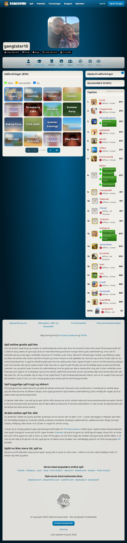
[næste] (50, 150)
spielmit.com (67, 480)
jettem (102, 165)
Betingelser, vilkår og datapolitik (48, 324)
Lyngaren (104, 219)
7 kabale (21, 470)
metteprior (104, 228)
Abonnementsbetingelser (109, 323)
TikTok (84, 335)
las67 (101, 264)
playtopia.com (34, 480)
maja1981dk (105, 300)
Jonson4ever (106, 244)
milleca (102, 148)
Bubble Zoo (80, 470)
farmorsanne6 (106, 157)
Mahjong (30, 470)
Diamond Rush (107, 123)
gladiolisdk (104, 130)
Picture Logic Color (108, 179)
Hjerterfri (68, 470)
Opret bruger (116, 4)
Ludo (39, 470)
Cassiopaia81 (106, 190)
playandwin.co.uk (51, 480)
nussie (102, 100)
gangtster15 (107, 309)
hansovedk (104, 291)
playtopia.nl (80, 480)
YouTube (63, 335)
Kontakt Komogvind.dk (63, 523)
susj (101, 273)
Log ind (102, 3)
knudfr (102, 282)
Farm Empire (108, 184)
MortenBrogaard (107, 118)
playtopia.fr (93, 480)
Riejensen (104, 199)
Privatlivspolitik (78, 323)
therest (103, 208)
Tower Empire (109, 169)
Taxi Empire (108, 173)
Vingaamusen (105, 109)
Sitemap (63, 529)
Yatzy (45, 470)
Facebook (72, 335)
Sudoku (91, 470)
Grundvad (104, 253)
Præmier (59, 432)
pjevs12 (102, 139)
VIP (119, 439)
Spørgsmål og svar (18, 323)
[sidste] (57, 150)
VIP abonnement (72, 429)
